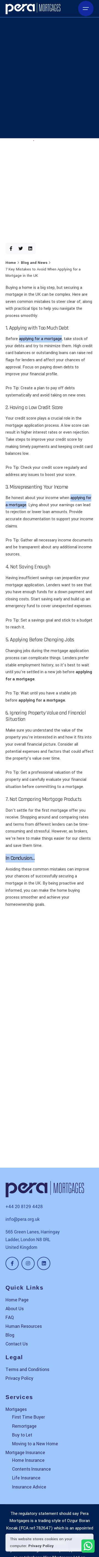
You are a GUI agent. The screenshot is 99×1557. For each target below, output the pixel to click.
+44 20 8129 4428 (24, 1206)
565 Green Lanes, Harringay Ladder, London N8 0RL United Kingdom (33, 1239)
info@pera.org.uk (23, 1219)
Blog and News (19, 141)
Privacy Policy (41, 1545)
